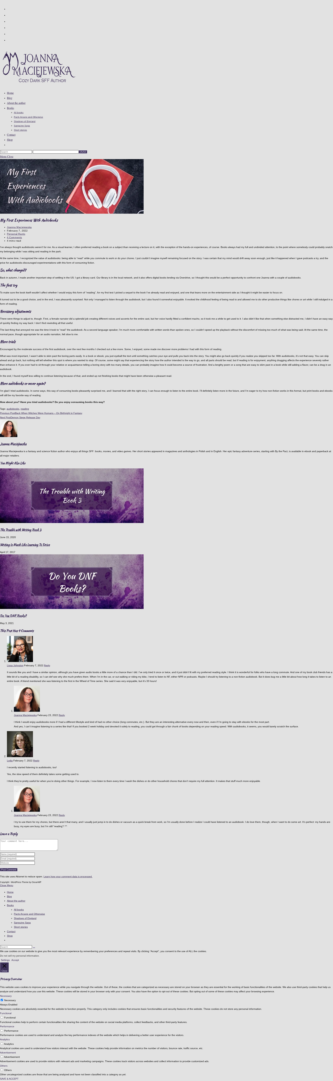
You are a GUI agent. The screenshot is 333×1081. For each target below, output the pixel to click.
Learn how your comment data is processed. (68, 876)
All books (19, 909)
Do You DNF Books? (13, 615)
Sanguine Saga (22, 922)
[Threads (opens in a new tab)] (8, 21)
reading (25, 408)
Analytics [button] (5, 1039)
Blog (9, 896)
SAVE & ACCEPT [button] (9, 1078)
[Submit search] (34, 947)
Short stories (21, 927)
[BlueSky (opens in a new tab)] (8, 34)
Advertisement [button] (8, 1052)
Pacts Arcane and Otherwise (29, 914)
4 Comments (14, 237)
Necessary (10, 1000)
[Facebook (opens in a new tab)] (8, 15)
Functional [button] (5, 1013)
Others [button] (3, 1065)
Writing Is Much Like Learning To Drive (25, 544)
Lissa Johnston (15, 665)
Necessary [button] (6, 996)
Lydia (10, 760)
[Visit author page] (8, 436)
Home (10, 892)
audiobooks (13, 408)
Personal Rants (16, 234)
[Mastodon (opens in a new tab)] (8, 40)
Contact (11, 931)
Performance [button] (7, 1026)
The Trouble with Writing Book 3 (20, 530)
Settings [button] (5, 960)
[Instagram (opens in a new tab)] (8, 27)
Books (10, 905)
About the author (16, 900)
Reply (47, 665)
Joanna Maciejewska (19, 227)
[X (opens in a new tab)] (8, 9)
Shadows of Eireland (25, 918)
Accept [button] (15, 960)
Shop (10, 935)
